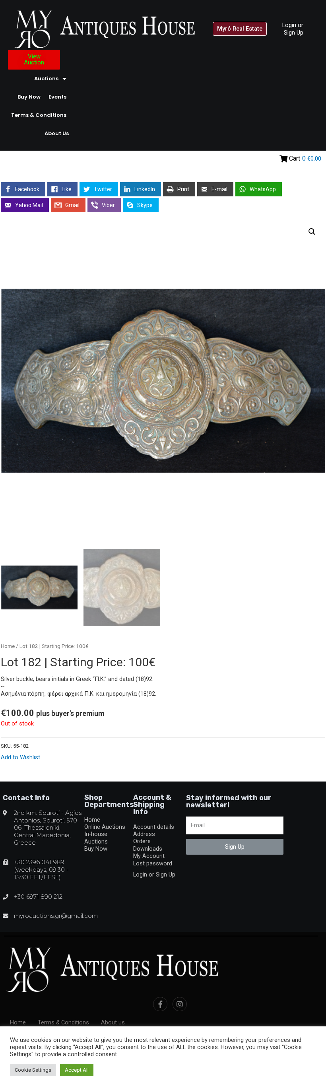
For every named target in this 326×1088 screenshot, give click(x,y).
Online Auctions (104, 826)
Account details (153, 826)
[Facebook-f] (160, 1004)
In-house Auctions (96, 837)
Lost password (152, 863)
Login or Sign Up (292, 28)
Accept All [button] (77, 1070)
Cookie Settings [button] (33, 1070)
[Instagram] (180, 1004)
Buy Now (29, 97)
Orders (142, 841)
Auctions (46, 78)
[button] (240, 29)
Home (8, 646)
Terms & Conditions (38, 115)
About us (57, 133)
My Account (149, 855)
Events (57, 97)
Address (144, 834)
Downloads (147, 848)
